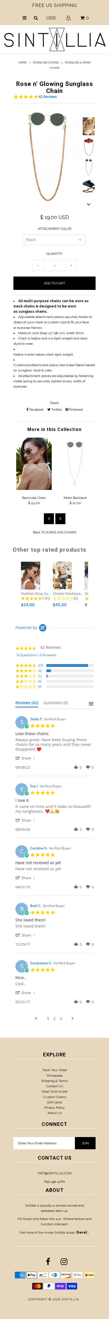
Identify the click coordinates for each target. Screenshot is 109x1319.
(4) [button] (39, 671)
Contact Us (54, 1086)
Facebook (36, 409)
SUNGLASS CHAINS (46, 62)
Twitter (56, 409)
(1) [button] (39, 676)
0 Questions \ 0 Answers (36, 655)
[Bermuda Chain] (34, 489)
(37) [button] (40, 665)
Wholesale (54, 1076)
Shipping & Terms (54, 1081)
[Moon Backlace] (75, 489)
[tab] (26, 703)
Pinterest (75, 409)
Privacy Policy (54, 1108)
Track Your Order (54, 1070)
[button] (26, 758)
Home (22, 62)
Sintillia (70, 1299)
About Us (55, 1113)
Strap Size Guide (54, 1091)
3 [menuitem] (61, 1018)
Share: (54, 403)
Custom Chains (54, 1097)
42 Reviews (48, 96)
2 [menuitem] (54, 1018)
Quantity (54, 254)
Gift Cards (54, 1102)
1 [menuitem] (48, 1018)
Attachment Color (55, 229)
